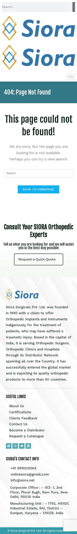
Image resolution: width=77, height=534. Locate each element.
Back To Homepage (38, 189)
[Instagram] (15, 446)
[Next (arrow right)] (70, 267)
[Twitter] (21, 446)
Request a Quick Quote (37, 259)
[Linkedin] (28, 446)
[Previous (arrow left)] (7, 267)
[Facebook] (8, 446)
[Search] (73, 7)
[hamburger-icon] (70, 77)
